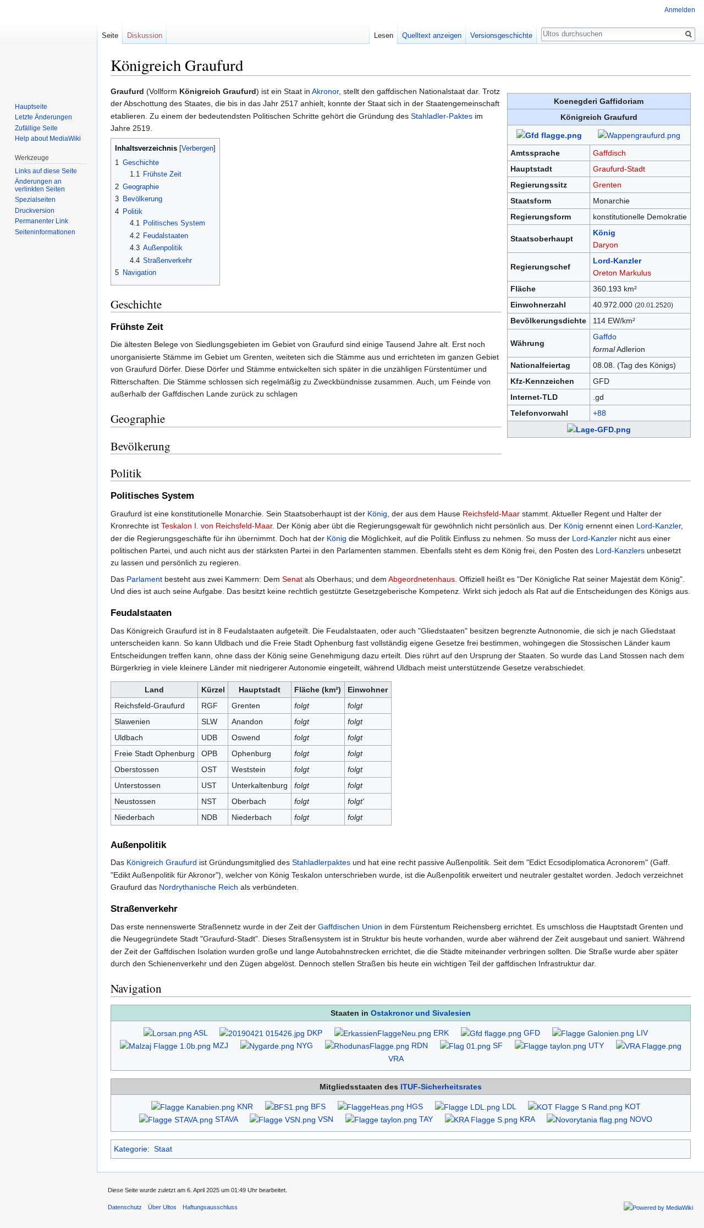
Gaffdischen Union (350, 926)
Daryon (605, 244)
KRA (527, 1119)
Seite (110, 35)
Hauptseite (31, 107)
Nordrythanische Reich (198, 887)
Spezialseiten (35, 199)
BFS (318, 1106)
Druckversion (34, 210)
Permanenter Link (41, 221)
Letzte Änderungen (43, 117)
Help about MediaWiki (48, 138)
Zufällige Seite (36, 128)
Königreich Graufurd (162, 862)
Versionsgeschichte (501, 35)
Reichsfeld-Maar (491, 513)
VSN (325, 1119)
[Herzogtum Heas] (371, 1106)
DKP (314, 1032)
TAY (426, 1119)
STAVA (226, 1119)
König (604, 232)
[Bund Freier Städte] (287, 1106)
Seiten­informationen (45, 232)
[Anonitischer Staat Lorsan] (168, 1032)
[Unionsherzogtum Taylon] (550, 1045)
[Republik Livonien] (593, 1032)
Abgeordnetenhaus (421, 579)
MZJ (220, 1045)
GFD (532, 1032)
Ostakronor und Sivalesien (421, 1013)
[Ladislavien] (467, 1106)
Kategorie (130, 1148)
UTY (596, 1045)
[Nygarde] (267, 1045)
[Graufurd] (491, 1032)
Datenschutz (125, 1207)
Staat (163, 1148)
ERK (441, 1032)
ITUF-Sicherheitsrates (441, 1086)
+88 (599, 413)
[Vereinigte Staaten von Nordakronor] (283, 1119)
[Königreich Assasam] (481, 1119)
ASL (200, 1032)
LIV (642, 1032)
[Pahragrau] (262, 1032)
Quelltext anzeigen (431, 35)
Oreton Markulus (622, 272)
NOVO (641, 1119)
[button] (120, 147)
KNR (245, 1106)
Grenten (607, 184)
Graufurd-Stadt (619, 168)
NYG (304, 1045)
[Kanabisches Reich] (193, 1106)
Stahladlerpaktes (321, 862)
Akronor (325, 91)
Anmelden (679, 10)
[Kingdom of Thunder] (575, 1106)
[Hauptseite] (48, 44)
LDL (509, 1106)
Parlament (144, 579)
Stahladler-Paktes (441, 116)
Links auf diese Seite (46, 171)
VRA (395, 1058)
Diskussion (144, 35)
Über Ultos (162, 1207)
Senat (292, 579)
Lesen (383, 35)
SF (498, 1045)
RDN (419, 1045)
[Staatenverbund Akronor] (176, 1119)
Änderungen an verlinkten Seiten (40, 185)
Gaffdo (605, 336)
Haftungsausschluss (210, 1207)
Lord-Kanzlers (620, 550)
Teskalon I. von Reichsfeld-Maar (216, 525)
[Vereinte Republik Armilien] (648, 1045)
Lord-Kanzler (617, 260)
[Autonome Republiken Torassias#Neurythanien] (587, 1119)
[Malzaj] (165, 1045)
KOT (633, 1106)
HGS (414, 1106)
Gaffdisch (609, 152)
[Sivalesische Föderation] (465, 1045)
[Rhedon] (367, 1045)
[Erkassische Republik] (382, 1032)
